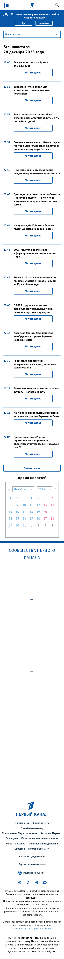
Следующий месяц (55, 489)
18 (31, 512)
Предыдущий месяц (9, 489)
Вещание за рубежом (34, 872)
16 (17, 512)
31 (24, 525)
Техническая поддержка (43, 843)
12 (38, 505)
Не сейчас (44, 23)
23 (17, 519)
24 (24, 519)
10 (24, 505)
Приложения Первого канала (19, 833)
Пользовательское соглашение (39, 838)
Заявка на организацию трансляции (31, 928)
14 (52, 505)
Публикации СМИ (38, 848)
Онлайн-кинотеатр (32, 828)
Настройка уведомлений (32, 856)
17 (24, 512)
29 (10, 525)
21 (52, 512)
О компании (22, 823)
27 (45, 519)
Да (23, 23)
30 (17, 525)
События (20, 848)
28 (52, 519)
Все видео (12, 838)
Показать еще (32, 468)
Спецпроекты (41, 823)
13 (45, 505)
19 (38, 512)
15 (10, 512)
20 (45, 512)
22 (10, 519)
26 (38, 519)
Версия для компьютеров (32, 864)
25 (31, 519)
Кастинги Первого (51, 833)
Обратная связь (15, 843)
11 (31, 505)
